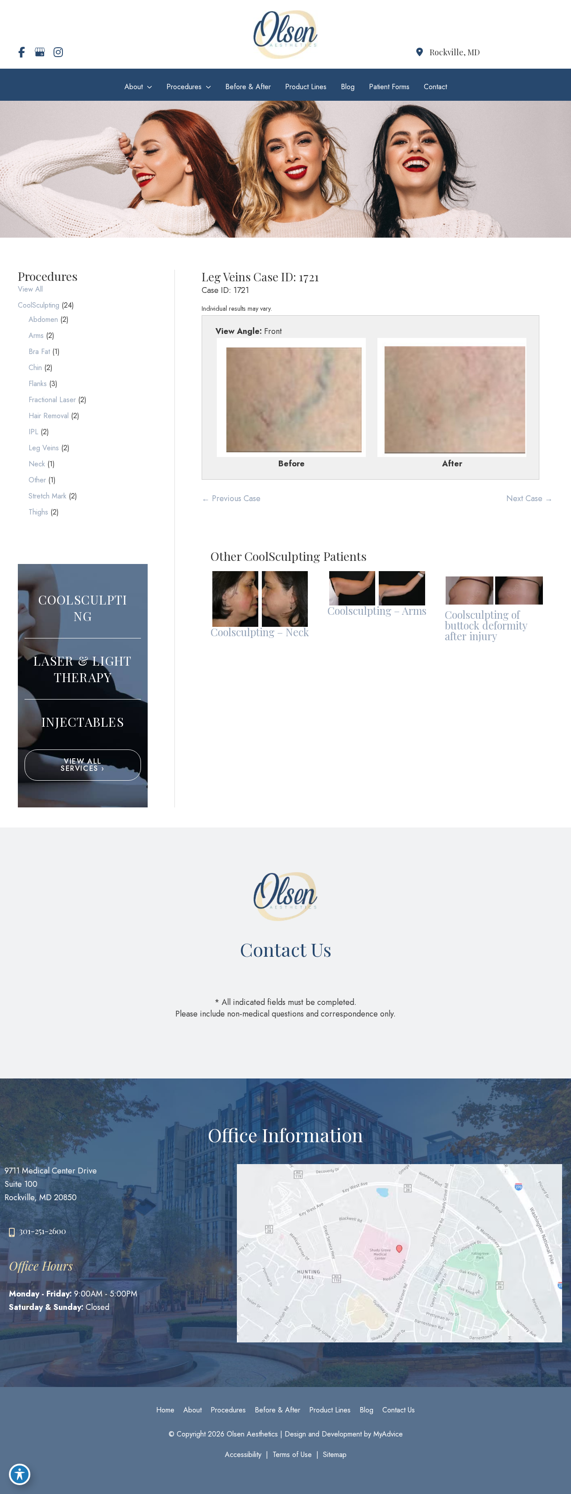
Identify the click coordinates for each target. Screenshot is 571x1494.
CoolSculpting (38, 305)
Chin (35, 367)
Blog (366, 1410)
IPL (33, 432)
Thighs (38, 512)
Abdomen (43, 319)
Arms (36, 335)
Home (165, 1410)
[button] (83, 768)
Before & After (277, 1410)
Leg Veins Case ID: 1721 (260, 276)
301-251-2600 (42, 1231)
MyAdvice (387, 1434)
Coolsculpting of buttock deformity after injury (486, 625)
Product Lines (330, 1410)
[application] (147, 87)
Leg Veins (44, 448)
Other (37, 480)
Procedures (228, 1410)
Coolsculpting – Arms (376, 610)
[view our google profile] (40, 52)
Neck (37, 464)
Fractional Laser (52, 400)
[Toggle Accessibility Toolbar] (19, 1474)
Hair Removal (49, 416)
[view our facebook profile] (21, 52)
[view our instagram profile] (58, 52)
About (192, 1410)
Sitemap (335, 1454)
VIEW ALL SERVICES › (83, 765)
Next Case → (529, 498)
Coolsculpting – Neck (260, 632)
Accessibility (243, 1454)
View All (30, 289)
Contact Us (398, 1410)
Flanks (38, 384)
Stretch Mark (47, 496)
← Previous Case (231, 498)
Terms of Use (292, 1454)
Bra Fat (39, 351)
